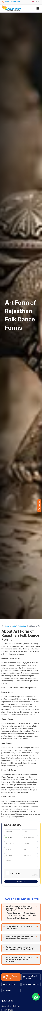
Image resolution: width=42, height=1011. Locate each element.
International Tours (31, 977)
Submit (19, 881)
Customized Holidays (10, 1006)
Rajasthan (22, 626)
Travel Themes (32, 984)
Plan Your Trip (39, 505)
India (14, 626)
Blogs (8, 990)
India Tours (10, 984)
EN (36, 2)
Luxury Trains (7, 1010)
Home (7, 626)
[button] (21, 8)
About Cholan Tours (11, 977)
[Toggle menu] (38, 8)
